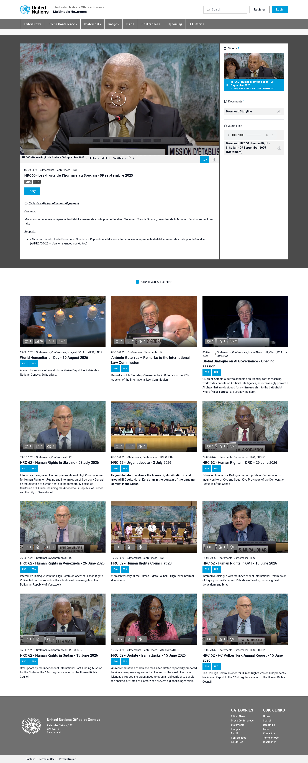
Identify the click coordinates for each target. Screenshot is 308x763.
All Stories (196, 24)
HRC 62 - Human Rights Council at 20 (141, 563)
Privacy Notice (67, 759)
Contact (30, 759)
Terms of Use (271, 737)
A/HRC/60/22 (39, 243)
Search (267, 720)
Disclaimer (269, 742)
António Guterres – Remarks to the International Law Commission (150, 360)
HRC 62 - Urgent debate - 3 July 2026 (141, 462)
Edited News (32, 24)
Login (280, 9)
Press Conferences (63, 24)
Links (266, 729)
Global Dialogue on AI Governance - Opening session (238, 363)
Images (113, 24)
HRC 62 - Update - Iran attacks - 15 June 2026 (148, 655)
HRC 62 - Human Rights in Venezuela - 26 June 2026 (62, 563)
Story (32, 191)
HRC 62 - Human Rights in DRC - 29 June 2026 (239, 462)
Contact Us (269, 733)
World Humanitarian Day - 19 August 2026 (54, 357)
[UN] (34, 9)
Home (266, 716)
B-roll (130, 24)
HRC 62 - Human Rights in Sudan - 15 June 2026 (59, 655)
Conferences (151, 24)
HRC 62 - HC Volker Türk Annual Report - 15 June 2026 (242, 658)
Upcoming (175, 24)
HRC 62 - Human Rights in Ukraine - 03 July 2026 (59, 462)
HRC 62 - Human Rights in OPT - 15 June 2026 (239, 563)
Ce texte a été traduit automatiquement (54, 203)
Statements (92, 24)
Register (259, 9)
